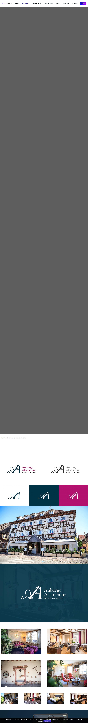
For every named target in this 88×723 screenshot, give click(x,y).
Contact (83, 3)
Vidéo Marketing (49, 3)
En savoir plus (40, 721)
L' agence (16, 3)
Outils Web (66, 3)
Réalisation (25, 3)
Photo (58, 3)
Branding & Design (36, 3)
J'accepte (47, 721)
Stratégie (74, 3)
